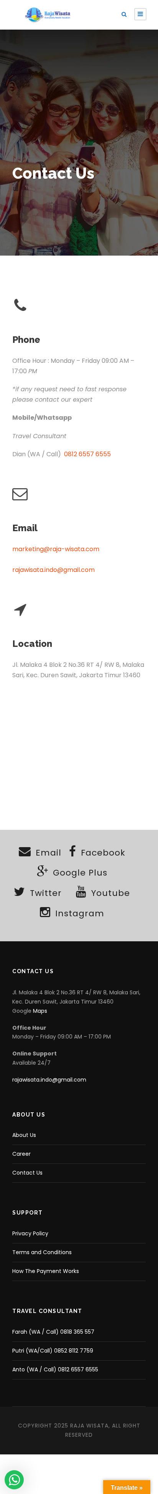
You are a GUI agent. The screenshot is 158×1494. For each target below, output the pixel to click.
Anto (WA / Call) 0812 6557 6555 (55, 1369)
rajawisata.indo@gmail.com (53, 569)
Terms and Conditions (42, 1252)
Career (21, 1154)
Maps (40, 1011)
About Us (24, 1135)
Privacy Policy (30, 1233)
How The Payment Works (45, 1271)
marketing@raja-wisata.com (55, 549)
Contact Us (27, 1173)
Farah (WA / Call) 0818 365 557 (53, 1332)
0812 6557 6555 (87, 454)
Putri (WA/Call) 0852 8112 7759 (52, 1350)
